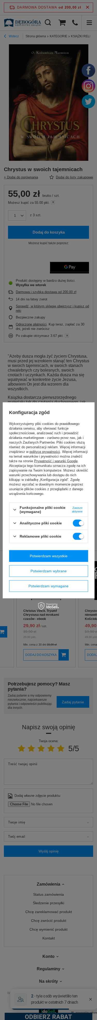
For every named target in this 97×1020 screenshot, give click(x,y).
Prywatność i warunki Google (56, 461)
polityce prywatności (44, 452)
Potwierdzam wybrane (49, 571)
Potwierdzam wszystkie (49, 556)
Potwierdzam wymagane (48, 586)
